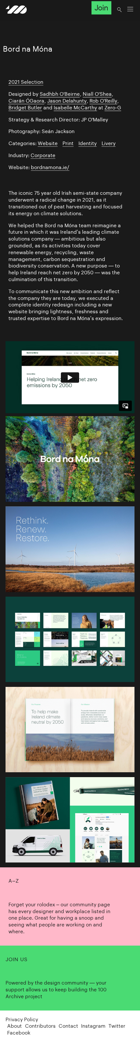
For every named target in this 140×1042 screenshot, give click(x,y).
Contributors (40, 1026)
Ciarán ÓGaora (26, 101)
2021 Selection (25, 82)
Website (48, 143)
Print (68, 143)
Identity (87, 143)
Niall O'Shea (97, 94)
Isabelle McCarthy (75, 108)
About (14, 1026)
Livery (109, 143)
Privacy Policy (22, 1019)
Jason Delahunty (67, 101)
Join (101, 7)
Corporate (43, 155)
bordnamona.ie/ (50, 167)
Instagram (93, 1026)
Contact (68, 1026)
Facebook (18, 1033)
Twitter (116, 1026)
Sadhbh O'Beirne (60, 94)
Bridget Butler (25, 108)
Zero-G (113, 108)
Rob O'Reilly (103, 101)
